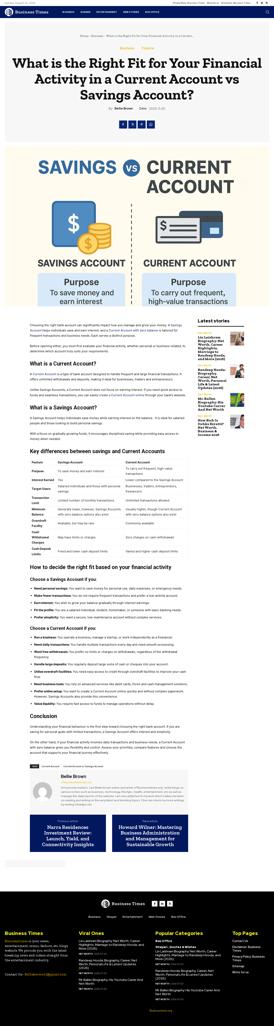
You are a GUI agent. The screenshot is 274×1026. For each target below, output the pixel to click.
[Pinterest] (142, 125)
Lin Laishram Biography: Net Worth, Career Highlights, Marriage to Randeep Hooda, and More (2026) (211, 348)
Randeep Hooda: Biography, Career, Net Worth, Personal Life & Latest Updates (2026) (212, 379)
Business (97, 36)
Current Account (44, 374)
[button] (267, 12)
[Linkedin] (262, 3)
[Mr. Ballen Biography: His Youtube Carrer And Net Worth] (237, 400)
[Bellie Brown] (45, 792)
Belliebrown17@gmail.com (45, 974)
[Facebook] (257, 3)
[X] (132, 125)
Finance (148, 48)
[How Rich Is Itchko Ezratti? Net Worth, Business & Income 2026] (237, 421)
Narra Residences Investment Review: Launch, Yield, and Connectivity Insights (68, 835)
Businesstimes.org (161, 1010)
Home (84, 36)
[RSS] (266, 3)
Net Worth (205, 333)
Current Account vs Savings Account (83, 766)
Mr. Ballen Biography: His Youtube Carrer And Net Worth (211, 404)
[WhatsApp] (151, 125)
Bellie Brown (124, 108)
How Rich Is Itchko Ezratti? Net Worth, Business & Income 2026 (211, 427)
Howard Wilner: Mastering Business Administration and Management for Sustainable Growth (150, 835)
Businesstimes (16, 941)
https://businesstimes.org (76, 782)
